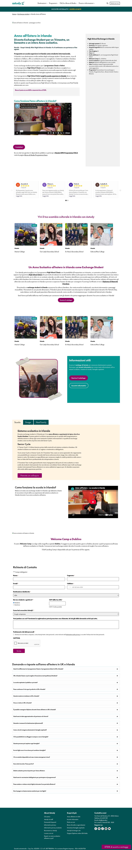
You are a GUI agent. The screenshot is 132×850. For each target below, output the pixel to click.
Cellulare (70, 583)
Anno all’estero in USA (73, 817)
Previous (12, 190)
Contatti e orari (100, 813)
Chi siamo (47, 817)
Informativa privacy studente (53, 828)
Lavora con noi (48, 833)
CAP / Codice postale (55, 607)
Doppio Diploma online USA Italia (77, 833)
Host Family (41, 422)
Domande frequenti (50, 822)
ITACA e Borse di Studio (68, 3)
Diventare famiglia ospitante (75, 828)
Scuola (17, 422)
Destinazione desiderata (22, 592)
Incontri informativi (72, 819)
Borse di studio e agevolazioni (76, 825)
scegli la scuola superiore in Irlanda (53, 76)
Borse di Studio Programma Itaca (36, 155)
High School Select (35, 275)
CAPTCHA (16, 638)
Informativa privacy (50, 825)
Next (120, 190)
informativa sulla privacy (73, 634)
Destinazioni (42, 3)
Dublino (104, 58)
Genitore (17, 605)
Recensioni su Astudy (50, 830)
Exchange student (23, 14)
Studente (17, 603)
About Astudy (49, 813)
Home (14, 14)
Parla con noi (115, 3)
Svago (28, 422)
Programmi (53, 3)
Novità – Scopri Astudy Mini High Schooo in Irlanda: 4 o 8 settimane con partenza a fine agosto (45, 48)
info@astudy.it (102, 820)
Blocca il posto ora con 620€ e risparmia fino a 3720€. (30, 90)
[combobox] (69, 587)
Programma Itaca (99, 72)
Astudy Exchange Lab (74, 830)
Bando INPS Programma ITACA (66, 153)
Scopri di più (72, 813)
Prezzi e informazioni (86, 3)
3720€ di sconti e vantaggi (116, 847)
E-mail (15, 583)
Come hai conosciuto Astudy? (23, 610)
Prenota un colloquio (29, 475)
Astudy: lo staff (48, 819)
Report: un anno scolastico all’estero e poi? (52, 837)
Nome (15, 575)
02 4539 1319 (104, 818)
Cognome (71, 575)
